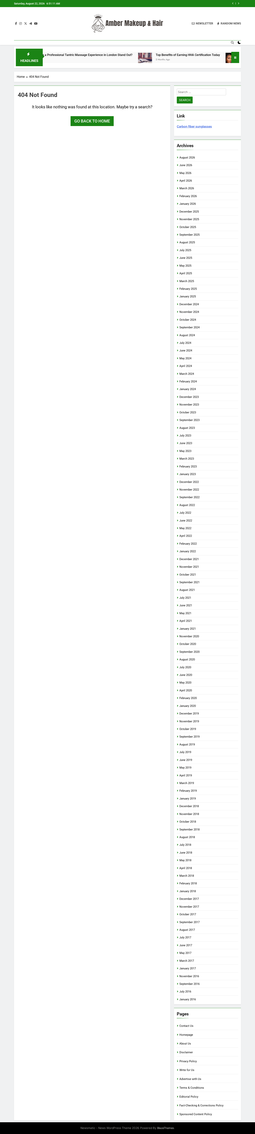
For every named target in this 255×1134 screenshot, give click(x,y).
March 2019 (186, 783)
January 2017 (187, 968)
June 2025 (185, 258)
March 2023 (186, 458)
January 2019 (187, 798)
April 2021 (185, 621)
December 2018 (189, 806)
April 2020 (185, 690)
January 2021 (187, 628)
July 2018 (185, 844)
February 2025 (188, 288)
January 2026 (187, 203)
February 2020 (188, 698)
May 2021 (185, 613)
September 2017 (189, 922)
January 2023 (187, 474)
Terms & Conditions (191, 1087)
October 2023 (187, 412)
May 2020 (185, 682)
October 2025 (187, 227)
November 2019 (189, 721)
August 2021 (187, 590)
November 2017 (189, 906)
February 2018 (188, 883)
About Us (185, 1043)
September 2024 (189, 327)
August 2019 (187, 744)
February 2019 (188, 790)
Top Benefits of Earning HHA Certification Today (166, 55)
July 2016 (185, 991)
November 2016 (189, 976)
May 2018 (185, 860)
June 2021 (185, 605)
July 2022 (185, 512)
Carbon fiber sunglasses (194, 126)
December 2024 (189, 304)
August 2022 (187, 505)
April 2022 (185, 536)
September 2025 (189, 234)
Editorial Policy (188, 1096)
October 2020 (187, 644)
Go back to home (92, 121)
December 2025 (189, 211)
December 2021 (189, 559)
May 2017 (185, 953)
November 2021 (189, 566)
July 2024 (185, 343)
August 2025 (187, 242)
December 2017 (189, 899)
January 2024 (187, 389)
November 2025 (189, 219)
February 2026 (188, 196)
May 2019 (185, 767)
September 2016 (189, 984)
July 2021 (185, 597)
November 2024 (189, 312)
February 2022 (188, 543)
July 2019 (185, 752)
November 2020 (189, 636)
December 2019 (189, 713)
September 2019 (189, 736)
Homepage (186, 1034)
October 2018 (187, 821)
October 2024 (187, 319)
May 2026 (185, 173)
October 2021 (187, 574)
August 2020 (187, 659)
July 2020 (185, 667)
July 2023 (185, 435)
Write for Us (186, 1070)
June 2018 (185, 852)
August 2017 (187, 930)
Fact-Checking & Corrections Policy (201, 1105)
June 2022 (185, 520)
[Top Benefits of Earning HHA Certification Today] (124, 60)
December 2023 (189, 397)
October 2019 (187, 729)
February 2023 (188, 466)
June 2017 (185, 945)
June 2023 (185, 443)
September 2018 (189, 829)
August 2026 (187, 157)
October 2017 (187, 914)
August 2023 (187, 428)
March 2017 (186, 960)
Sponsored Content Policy (195, 1114)
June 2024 (185, 350)
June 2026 (185, 165)
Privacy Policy (188, 1061)
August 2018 (187, 837)
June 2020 (185, 675)
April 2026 (185, 180)
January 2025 (187, 296)
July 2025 (185, 250)
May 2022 (185, 528)
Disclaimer (186, 1052)
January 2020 (187, 706)
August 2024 (187, 335)
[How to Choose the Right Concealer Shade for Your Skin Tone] (211, 60)
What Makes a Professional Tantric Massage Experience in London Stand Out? (58, 55)
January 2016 (187, 999)
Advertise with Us (190, 1079)
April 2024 (185, 366)
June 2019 (185, 760)
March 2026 (186, 188)
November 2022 (189, 489)
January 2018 (187, 891)
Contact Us (186, 1026)
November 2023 (189, 404)
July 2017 (185, 937)
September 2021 (189, 582)
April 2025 (185, 273)
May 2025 (185, 265)
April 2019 (185, 775)
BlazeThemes (165, 1128)
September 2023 (189, 420)
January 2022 (187, 551)
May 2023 (185, 451)
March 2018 (186, 875)
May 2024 (185, 358)
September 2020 (189, 652)
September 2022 (189, 497)
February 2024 (188, 381)
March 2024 (186, 374)
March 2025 (186, 281)
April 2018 (185, 868)
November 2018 (189, 814)
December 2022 (189, 482)
